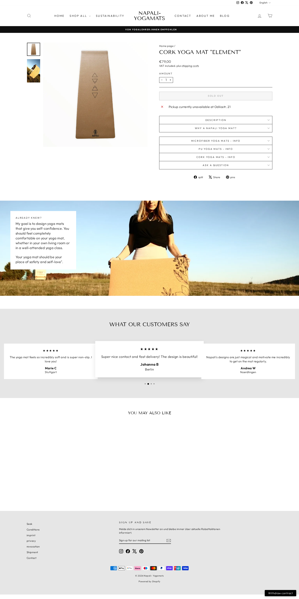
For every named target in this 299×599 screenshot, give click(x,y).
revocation (33, 546)
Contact (183, 15)
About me (205, 15)
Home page (166, 46)
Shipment (32, 552)
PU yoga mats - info (216, 148)
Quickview (56, 478)
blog (225, 15)
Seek (29, 523)
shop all (79, 15)
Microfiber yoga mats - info (216, 140)
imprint (31, 535)
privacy (31, 540)
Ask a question (216, 165)
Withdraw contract (280, 593)
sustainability (110, 15)
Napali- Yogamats (149, 15)
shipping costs (190, 65)
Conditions (33, 529)
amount (166, 73)
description (215, 120)
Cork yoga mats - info (215, 157)
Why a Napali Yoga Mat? (216, 128)
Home (59, 15)
